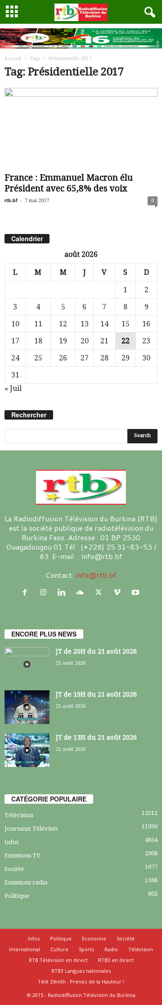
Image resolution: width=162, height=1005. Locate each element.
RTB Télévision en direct (58, 960)
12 (63, 324)
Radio (111, 949)
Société (14, 869)
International (24, 949)
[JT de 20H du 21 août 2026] (27, 664)
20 (85, 341)
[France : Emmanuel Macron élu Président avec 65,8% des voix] (81, 128)
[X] (100, 592)
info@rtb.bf (96, 575)
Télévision (18, 815)
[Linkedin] (63, 592)
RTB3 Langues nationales (81, 970)
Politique (16, 895)
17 (15, 341)
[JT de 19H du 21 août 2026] (27, 707)
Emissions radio (26, 882)
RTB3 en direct (116, 960)
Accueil (12, 58)
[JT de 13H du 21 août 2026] (27, 750)
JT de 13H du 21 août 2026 (96, 737)
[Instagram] (45, 592)
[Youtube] (136, 592)
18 (38, 341)
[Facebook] (27, 592)
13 (85, 324)
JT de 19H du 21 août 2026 (96, 694)
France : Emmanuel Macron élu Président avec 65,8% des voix (68, 183)
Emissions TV (22, 855)
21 (104, 341)
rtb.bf (11, 200)
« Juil (13, 388)
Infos (11, 842)
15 (126, 324)
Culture (59, 949)
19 (63, 341)
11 (38, 324)
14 (104, 324)
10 (15, 324)
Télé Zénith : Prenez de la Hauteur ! (81, 981)
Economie (94, 938)
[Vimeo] (119, 592)
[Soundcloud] (82, 592)
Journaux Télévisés (31, 828)
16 (146, 324)
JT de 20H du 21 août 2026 (96, 651)
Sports (86, 949)
